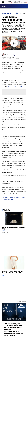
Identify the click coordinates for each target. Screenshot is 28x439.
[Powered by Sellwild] (24, 301)
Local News (6, 13)
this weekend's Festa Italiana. (16, 87)
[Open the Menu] (2, 2)
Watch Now (23, 2)
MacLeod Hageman (12, 55)
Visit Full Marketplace (21, 210)
